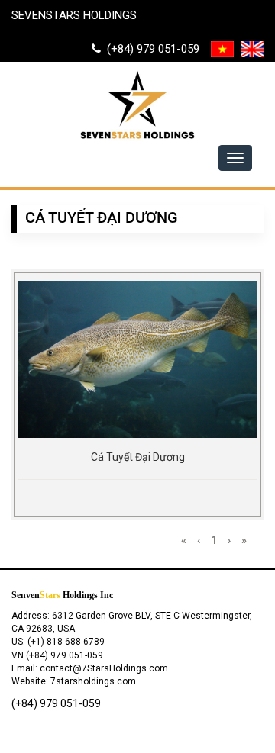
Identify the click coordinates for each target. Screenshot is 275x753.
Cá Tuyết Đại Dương (138, 457)
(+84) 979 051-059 (150, 49)
